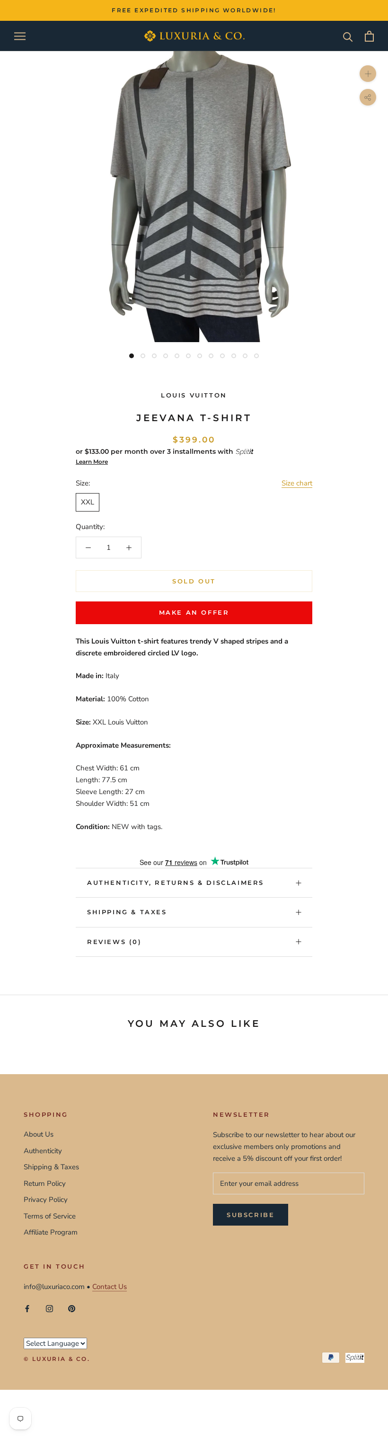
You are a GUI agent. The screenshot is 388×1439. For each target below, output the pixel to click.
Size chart (297, 483)
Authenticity (43, 1151)
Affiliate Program (51, 1232)
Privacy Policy (46, 1199)
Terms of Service (50, 1216)
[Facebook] (27, 1308)
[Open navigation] (20, 36)
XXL (87, 502)
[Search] (348, 36)
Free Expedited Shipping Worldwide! (194, 10)
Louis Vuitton (194, 395)
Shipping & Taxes (127, 912)
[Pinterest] (71, 1308)
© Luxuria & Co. (57, 1358)
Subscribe (250, 1214)
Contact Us (109, 1286)
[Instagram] (49, 1308)
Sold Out (194, 581)
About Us (38, 1134)
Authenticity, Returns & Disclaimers (175, 882)
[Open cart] (369, 36)
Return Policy (45, 1183)
